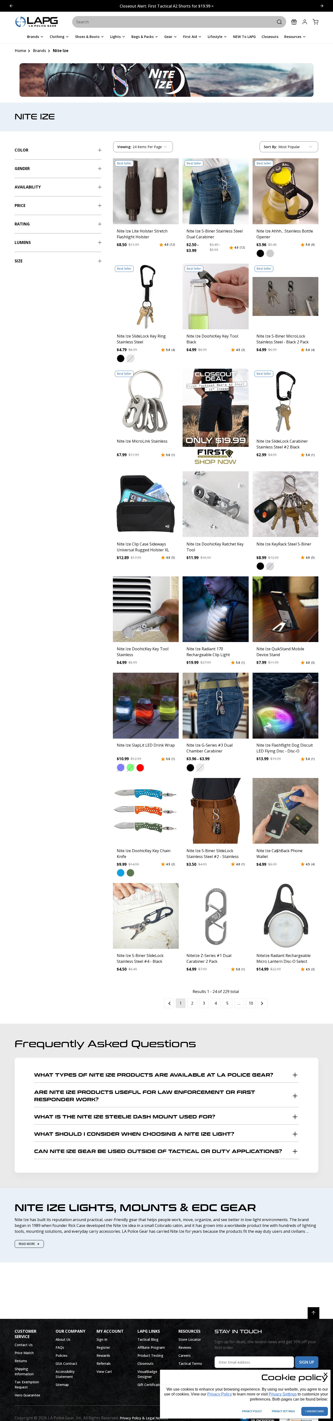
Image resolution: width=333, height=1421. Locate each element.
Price (20, 205)
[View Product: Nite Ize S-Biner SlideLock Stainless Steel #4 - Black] (146, 916)
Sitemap (62, 1384)
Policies (62, 1355)
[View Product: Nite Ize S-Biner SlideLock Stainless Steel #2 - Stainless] (215, 811)
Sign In (102, 1339)
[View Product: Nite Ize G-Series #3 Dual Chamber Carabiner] (215, 705)
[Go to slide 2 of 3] (11, 5)
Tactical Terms (190, 1363)
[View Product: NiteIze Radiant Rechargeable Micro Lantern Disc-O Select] (285, 916)
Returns (21, 1360)
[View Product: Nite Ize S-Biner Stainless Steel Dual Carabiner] (215, 191)
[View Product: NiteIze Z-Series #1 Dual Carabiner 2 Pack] (215, 916)
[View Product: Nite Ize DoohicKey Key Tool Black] (215, 296)
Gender (22, 168)
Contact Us (24, 1344)
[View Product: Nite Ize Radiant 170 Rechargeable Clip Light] (215, 609)
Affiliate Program (151, 1347)
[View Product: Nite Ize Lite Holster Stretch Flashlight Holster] (146, 191)
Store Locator (189, 1339)
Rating (22, 224)
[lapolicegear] (37, 22)
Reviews (184, 1347)
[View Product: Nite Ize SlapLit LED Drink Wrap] (146, 705)
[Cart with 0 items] (315, 22)
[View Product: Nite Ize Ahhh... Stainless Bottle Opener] (285, 191)
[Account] (305, 22)
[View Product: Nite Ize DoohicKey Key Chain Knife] (146, 811)
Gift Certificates (150, 1384)
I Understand (314, 1411)
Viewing (124, 146)
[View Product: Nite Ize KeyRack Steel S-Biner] (285, 504)
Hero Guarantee (27, 1395)
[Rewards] (294, 22)
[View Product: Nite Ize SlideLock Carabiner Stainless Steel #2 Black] (285, 401)
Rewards (103, 1355)
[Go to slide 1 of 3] (321, 5)
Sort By (270, 147)
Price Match (24, 1352)
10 (251, 1003)
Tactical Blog (147, 1339)
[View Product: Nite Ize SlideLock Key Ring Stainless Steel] (146, 296)
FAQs (60, 1347)
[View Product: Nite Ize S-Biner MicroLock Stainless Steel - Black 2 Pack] (285, 296)
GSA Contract (66, 1363)
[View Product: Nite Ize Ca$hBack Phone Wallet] (285, 811)
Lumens (23, 242)
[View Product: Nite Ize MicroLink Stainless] (146, 401)
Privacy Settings (283, 1394)
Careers (184, 1355)
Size (18, 261)
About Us (63, 1339)
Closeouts (145, 1363)
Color (21, 150)
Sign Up (306, 1362)
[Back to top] (313, 1313)
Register (103, 1347)
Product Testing (150, 1355)
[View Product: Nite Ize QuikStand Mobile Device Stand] (285, 609)
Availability (28, 187)
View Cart (104, 1371)
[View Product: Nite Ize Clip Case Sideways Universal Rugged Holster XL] (146, 504)
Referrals (104, 1363)
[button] (260, 253)
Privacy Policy (219, 1394)
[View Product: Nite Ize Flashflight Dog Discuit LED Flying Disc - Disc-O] (285, 705)
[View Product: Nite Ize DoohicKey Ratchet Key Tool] (215, 504)
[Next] (262, 1003)
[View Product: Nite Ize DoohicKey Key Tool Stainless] (146, 609)
